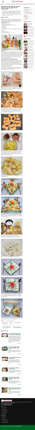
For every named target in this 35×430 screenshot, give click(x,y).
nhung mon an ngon (17, 322)
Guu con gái (4, 4)
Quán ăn (26, 19)
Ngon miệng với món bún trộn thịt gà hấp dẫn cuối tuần (14, 388)
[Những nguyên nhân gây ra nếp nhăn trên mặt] (25, 28)
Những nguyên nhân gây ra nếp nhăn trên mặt (30, 27)
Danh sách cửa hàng (28, 12)
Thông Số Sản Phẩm (28, 13)
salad (2, 19)
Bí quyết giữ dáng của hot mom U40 (31, 44)
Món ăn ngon (27, 17)
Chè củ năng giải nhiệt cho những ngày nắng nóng (13, 347)
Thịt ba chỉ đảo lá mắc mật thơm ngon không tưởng (13, 378)
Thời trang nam (4, 407)
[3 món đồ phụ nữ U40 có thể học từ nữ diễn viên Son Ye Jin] (25, 59)
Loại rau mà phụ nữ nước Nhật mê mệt (31, 56)
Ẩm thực (8, 4)
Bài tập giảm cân (4, 419)
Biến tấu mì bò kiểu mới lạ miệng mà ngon (31, 36)
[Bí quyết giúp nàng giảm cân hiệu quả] (25, 42)
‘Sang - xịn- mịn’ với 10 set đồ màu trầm (30, 64)
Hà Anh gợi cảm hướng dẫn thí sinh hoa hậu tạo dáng (31, 33)
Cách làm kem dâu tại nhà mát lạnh (13, 368)
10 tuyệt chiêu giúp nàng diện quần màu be (30, 47)
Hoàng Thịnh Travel (28, 9)
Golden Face (27, 10)
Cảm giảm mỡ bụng (5, 422)
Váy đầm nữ (4, 416)
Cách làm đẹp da (4, 412)
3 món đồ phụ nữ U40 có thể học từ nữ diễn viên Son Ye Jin (31, 60)
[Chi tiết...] (19, 343)
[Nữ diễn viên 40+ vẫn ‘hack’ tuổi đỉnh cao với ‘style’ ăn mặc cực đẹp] (25, 67)
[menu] (3, 2)
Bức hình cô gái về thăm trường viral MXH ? (31, 30)
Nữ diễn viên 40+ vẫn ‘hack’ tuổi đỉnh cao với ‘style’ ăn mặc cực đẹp (31, 68)
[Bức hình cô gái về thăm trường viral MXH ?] (25, 31)
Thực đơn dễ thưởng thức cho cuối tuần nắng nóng (17, 327)
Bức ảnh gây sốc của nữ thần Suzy (31, 50)
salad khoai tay (4, 322)
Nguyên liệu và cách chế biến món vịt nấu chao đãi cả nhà (7, 327)
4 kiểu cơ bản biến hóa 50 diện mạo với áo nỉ (31, 61)
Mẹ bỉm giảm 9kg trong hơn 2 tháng (31, 53)
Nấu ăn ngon (13, 4)
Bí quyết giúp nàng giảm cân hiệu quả (31, 42)
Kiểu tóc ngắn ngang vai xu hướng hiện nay (30, 24)
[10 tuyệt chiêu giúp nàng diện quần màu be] (25, 48)
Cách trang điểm (4, 410)
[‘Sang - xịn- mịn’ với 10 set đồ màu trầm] (25, 65)
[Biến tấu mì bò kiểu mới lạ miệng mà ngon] (25, 36)
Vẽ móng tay (4, 413)
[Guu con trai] (17, 1)
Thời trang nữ (4, 409)
